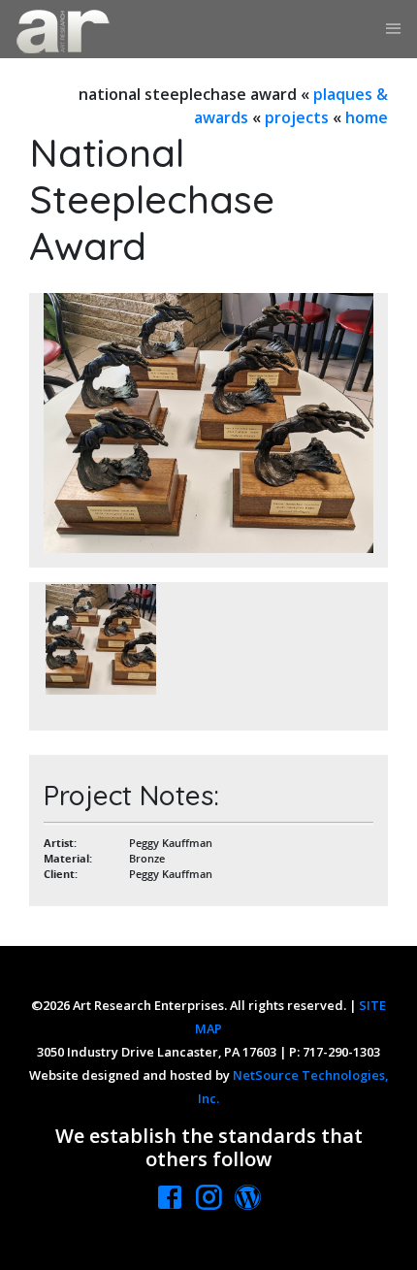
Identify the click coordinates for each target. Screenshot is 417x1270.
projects (297, 117)
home (366, 117)
